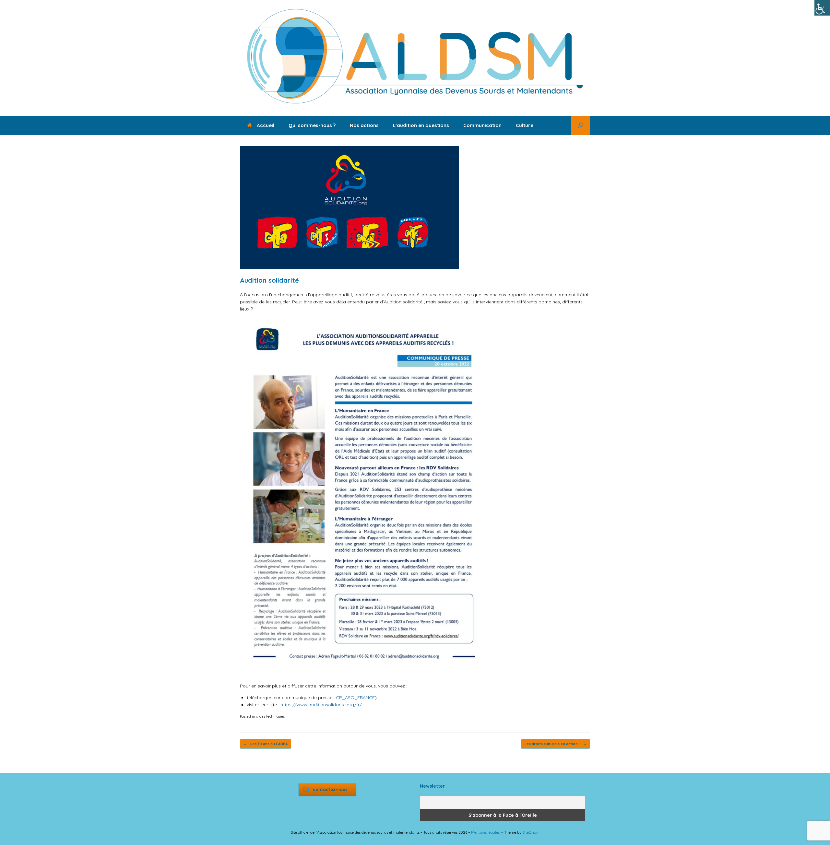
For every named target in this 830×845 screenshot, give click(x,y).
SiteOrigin (531, 832)
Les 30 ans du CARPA (265, 744)
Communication (482, 125)
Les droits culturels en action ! (556, 744)
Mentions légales (485, 832)
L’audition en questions (421, 125)
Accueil (265, 125)
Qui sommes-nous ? (312, 125)
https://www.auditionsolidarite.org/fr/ (321, 705)
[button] (580, 125)
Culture (524, 125)
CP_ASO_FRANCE (355, 697)
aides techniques (270, 716)
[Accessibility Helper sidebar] (822, 8)
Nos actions (364, 125)
